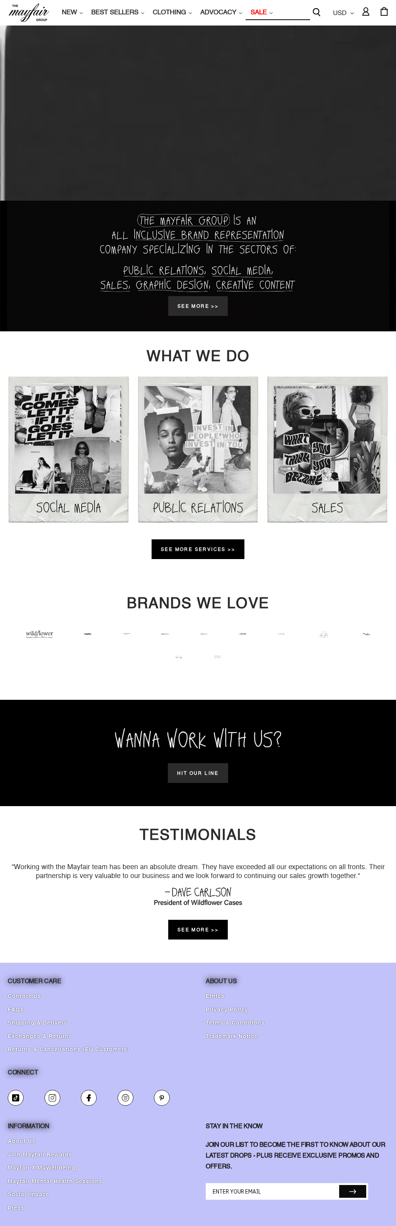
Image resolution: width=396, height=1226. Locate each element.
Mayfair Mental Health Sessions (55, 1181)
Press (16, 1208)
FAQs (16, 1010)
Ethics (215, 996)
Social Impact (28, 1194)
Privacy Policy (227, 1010)
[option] (198, 266)
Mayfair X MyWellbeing (42, 1168)
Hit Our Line (198, 773)
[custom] (16, 1098)
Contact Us (24, 996)
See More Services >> (198, 549)
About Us (22, 1141)
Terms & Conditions (235, 1023)
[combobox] (278, 13)
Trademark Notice (232, 1036)
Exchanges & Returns (40, 1036)
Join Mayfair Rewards (40, 1155)
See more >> (198, 306)
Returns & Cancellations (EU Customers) (69, 1049)
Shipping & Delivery (37, 1023)
